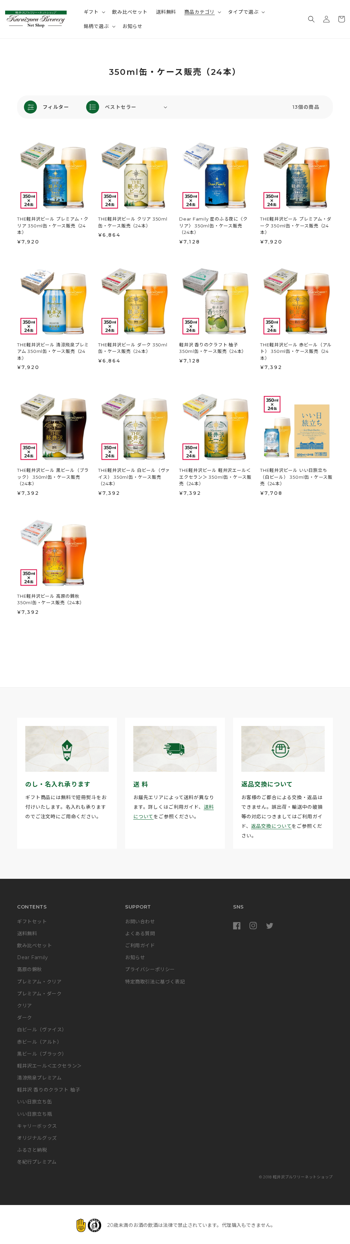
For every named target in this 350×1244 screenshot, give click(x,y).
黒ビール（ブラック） (42, 1054)
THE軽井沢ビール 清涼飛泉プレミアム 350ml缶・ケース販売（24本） (53, 351)
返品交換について (271, 826)
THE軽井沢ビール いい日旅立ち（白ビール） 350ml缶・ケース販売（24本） (296, 476)
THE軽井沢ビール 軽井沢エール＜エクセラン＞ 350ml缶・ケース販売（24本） (215, 476)
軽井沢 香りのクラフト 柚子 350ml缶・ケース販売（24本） (212, 348)
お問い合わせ (140, 921)
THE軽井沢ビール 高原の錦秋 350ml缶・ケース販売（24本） (50, 599)
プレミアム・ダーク (39, 994)
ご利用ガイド (140, 945)
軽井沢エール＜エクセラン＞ (49, 1066)
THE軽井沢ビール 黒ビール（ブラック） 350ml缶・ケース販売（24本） (53, 476)
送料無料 (27, 933)
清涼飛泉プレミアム (39, 1078)
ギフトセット (32, 921)
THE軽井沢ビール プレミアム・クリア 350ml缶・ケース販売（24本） (53, 225)
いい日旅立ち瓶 (34, 1114)
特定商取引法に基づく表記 (155, 982)
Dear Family (32, 957)
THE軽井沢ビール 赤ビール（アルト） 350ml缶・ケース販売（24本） (296, 351)
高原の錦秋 (29, 969)
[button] (94, 12)
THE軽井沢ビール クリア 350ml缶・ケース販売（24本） (132, 222)
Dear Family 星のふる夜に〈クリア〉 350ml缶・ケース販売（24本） (213, 225)
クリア (24, 1006)
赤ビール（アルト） (39, 1042)
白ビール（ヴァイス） (42, 1030)
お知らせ (135, 957)
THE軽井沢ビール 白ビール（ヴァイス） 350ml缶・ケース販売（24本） (134, 476)
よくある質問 (140, 933)
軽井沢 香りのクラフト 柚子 (48, 1090)
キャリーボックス (37, 1126)
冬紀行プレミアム (37, 1162)
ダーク (24, 1018)
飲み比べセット (34, 945)
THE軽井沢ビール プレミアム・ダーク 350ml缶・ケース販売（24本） (296, 225)
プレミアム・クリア (39, 982)
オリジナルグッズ (37, 1138)
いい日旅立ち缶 (34, 1102)
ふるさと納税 (32, 1150)
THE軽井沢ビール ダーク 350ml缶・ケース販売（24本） (132, 348)
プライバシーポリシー (150, 969)
